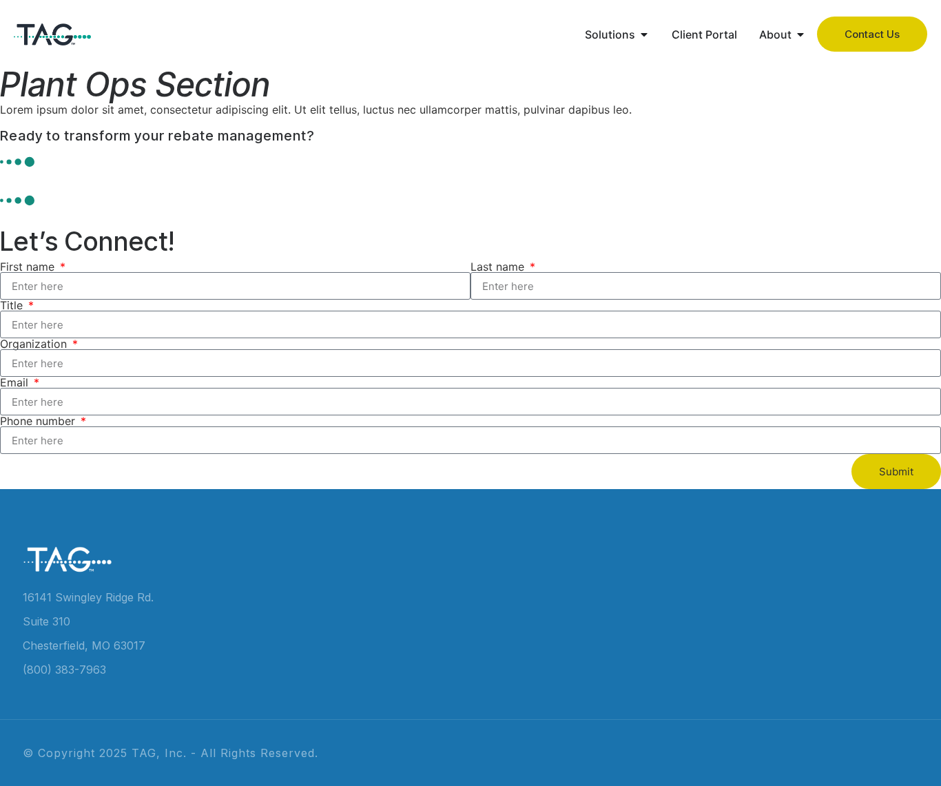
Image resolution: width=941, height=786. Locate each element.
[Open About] (800, 34)
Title (13, 305)
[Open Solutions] (644, 34)
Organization (35, 343)
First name (29, 266)
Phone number (39, 420)
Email (16, 382)
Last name (499, 266)
